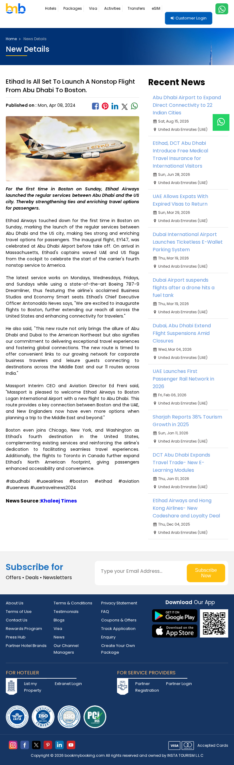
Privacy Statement (119, 603)
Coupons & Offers (118, 620)
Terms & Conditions (73, 603)
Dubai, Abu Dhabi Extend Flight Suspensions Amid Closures (182, 333)
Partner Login (179, 684)
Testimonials (66, 611)
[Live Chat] (221, 118)
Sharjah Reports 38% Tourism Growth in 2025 (187, 420)
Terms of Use (19, 611)
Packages (72, 8)
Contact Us (16, 620)
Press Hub (16, 637)
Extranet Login (68, 684)
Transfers (136, 8)
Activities (112, 8)
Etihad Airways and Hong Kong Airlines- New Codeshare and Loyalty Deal (186, 508)
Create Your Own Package (118, 649)
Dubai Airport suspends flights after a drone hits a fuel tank (183, 287)
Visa (93, 8)
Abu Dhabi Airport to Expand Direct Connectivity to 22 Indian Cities (187, 105)
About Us (14, 603)
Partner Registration (147, 687)
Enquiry (108, 637)
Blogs (59, 620)
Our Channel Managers (66, 649)
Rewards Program (24, 628)
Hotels (50, 8)
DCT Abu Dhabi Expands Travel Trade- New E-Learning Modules (181, 462)
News (59, 637)
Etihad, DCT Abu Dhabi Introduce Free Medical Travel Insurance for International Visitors (180, 154)
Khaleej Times (59, 500)
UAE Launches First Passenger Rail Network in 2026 (183, 379)
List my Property (32, 687)
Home (12, 39)
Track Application (118, 628)
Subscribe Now (206, 573)
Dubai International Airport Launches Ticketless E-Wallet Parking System (188, 242)
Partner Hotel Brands (26, 646)
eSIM (156, 8)
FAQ (105, 611)
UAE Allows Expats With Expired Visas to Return (180, 200)
